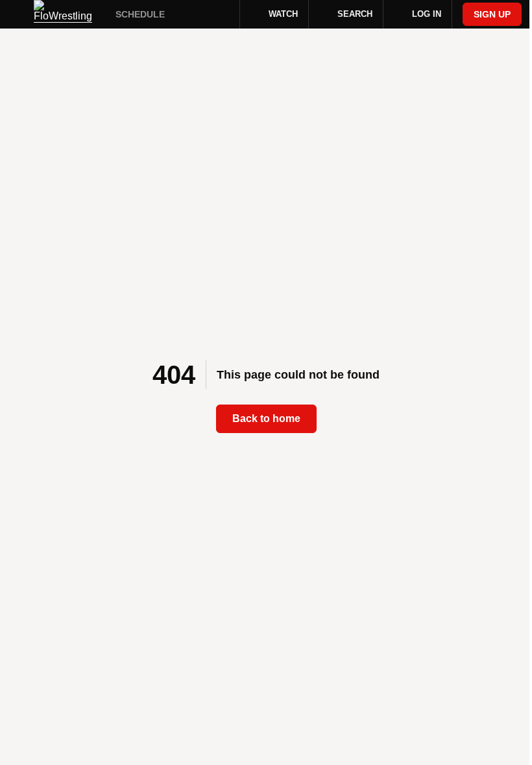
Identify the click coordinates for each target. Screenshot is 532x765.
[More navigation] (221, 14)
